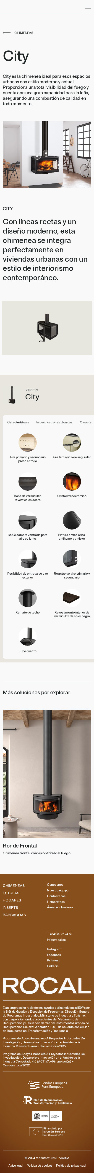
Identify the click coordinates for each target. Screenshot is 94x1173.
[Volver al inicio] (29, 7)
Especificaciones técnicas (54, 422)
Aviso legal (15, 1166)
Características (18, 422)
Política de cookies (39, 1166)
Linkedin (53, 966)
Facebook (54, 955)
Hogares (12, 900)
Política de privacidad (71, 1166)
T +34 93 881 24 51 (59, 934)
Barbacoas (14, 915)
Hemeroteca (56, 902)
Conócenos (55, 885)
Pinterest (53, 960)
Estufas (11, 893)
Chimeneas (14, 885)
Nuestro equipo (57, 890)
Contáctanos (56, 896)
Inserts (10, 907)
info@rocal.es (56, 940)
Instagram (54, 949)
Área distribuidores (60, 907)
